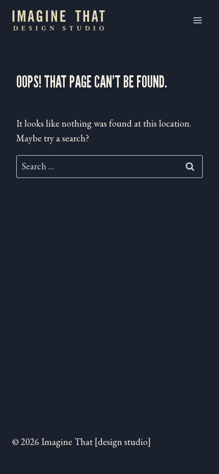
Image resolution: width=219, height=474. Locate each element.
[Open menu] (197, 20)
